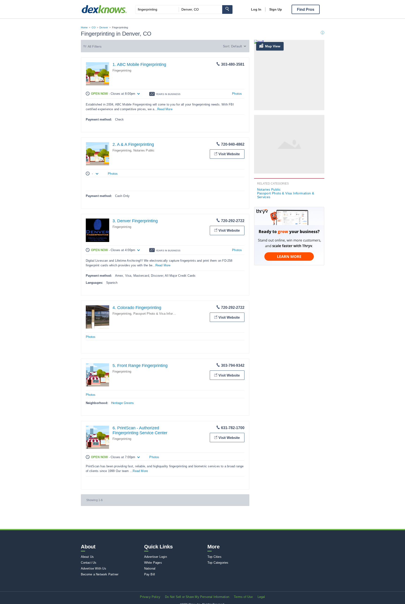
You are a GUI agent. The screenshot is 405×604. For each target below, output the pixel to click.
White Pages (153, 562)
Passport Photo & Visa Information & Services (166, 313)
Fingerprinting (121, 70)
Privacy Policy (150, 597)
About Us (87, 557)
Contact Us (89, 562)
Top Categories (218, 562)
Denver (103, 27)
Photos (237, 93)
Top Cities (214, 557)
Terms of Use (243, 597)
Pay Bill (149, 574)
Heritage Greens (122, 403)
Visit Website (229, 154)
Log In (256, 9)
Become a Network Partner (100, 574)
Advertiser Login (155, 557)
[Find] (227, 9)
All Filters (95, 46)
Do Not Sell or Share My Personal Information (197, 597)
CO (94, 27)
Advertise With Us (93, 568)
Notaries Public (144, 150)
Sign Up (275, 9)
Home (84, 27)
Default (236, 46)
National (150, 568)
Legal (261, 597)
